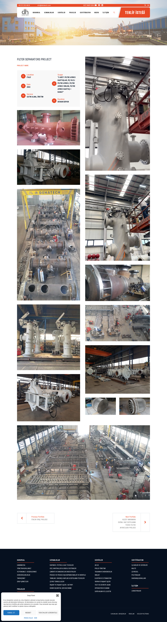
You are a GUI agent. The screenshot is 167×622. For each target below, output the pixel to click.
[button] (57, 595)
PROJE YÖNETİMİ (100, 568)
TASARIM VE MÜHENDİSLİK (103, 572)
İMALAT (97, 575)
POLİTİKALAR (136, 575)
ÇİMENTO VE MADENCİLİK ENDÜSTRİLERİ (63, 572)
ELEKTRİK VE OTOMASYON (103, 578)
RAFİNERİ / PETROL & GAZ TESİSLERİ (62, 565)
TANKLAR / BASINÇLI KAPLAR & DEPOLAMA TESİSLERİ (67, 578)
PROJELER (72, 12)
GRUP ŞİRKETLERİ (22, 581)
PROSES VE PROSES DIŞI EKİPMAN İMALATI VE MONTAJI (68, 575)
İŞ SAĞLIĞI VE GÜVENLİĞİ (140, 565)
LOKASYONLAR (136, 591)
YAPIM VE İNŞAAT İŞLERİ (103, 581)
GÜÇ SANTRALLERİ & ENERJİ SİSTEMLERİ (63, 568)
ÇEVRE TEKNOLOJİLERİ (57, 581)
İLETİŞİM (106, 12)
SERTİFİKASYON (85, 12)
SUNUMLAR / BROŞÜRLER (118, 614)
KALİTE (134, 568)
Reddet (28, 613)
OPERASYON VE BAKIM (102, 588)
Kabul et (11, 613)
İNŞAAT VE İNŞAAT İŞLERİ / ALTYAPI (61, 585)
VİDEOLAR (131, 614)
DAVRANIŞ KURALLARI (139, 578)
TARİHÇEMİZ (21, 578)
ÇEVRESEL (135, 572)
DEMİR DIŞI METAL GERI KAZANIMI (60, 588)
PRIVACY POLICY (28, 618)
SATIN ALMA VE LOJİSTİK (103, 591)
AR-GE (97, 565)
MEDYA (96, 12)
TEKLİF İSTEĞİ (135, 12)
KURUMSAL (36, 12)
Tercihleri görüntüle (48, 613)
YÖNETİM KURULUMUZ (24, 568)
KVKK (35, 618)
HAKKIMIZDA (21, 565)
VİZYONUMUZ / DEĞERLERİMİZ (27, 572)
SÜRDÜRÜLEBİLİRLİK (23, 575)
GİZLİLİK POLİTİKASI (143, 614)
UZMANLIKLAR (49, 12)
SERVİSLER (61, 12)
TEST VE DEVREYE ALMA (103, 585)
